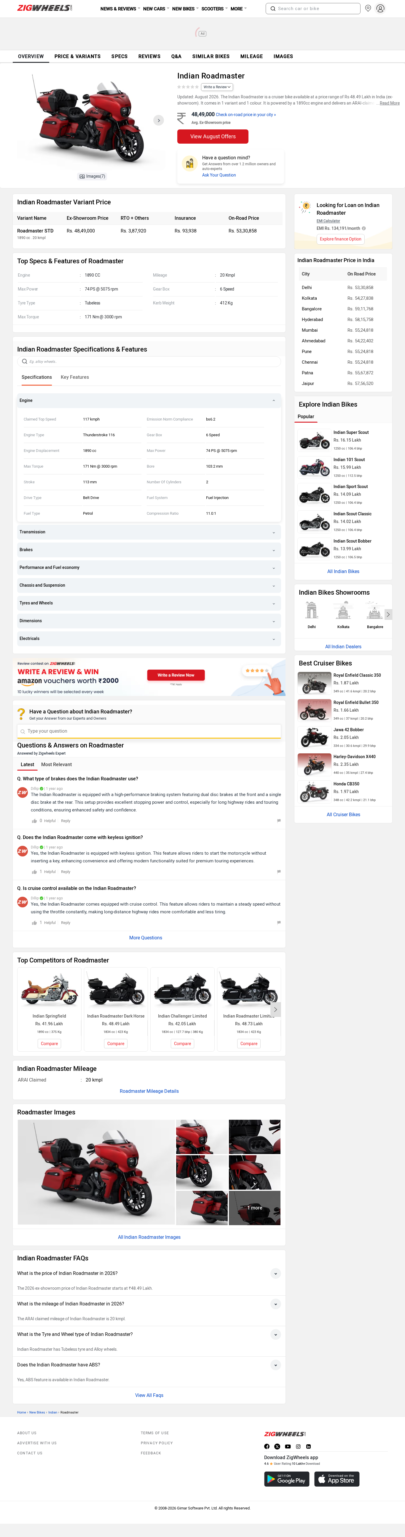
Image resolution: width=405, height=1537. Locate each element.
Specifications (37, 377)
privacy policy (157, 1443)
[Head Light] (202, 1137)
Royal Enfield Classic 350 (357, 675)
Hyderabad (312, 319)
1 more (254, 1208)
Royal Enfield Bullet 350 (356, 702)
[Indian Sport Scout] (314, 494)
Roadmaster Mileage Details (149, 1091)
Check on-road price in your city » (246, 114)
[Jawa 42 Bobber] (314, 737)
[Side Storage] (202, 1208)
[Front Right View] (96, 1172)
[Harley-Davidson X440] (314, 764)
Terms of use (155, 1433)
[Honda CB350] (314, 791)
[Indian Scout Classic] (314, 521)
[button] (273, 8)
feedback (151, 1453)
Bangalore (312, 309)
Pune (307, 351)
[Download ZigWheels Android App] (287, 1479)
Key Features (75, 377)
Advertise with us (37, 1443)
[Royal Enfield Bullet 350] (314, 710)
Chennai (310, 362)
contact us (29, 1453)
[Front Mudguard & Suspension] (254, 1172)
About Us (27, 1433)
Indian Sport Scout (351, 486)
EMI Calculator (328, 221)
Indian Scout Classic (352, 513)
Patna (307, 373)
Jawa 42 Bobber (349, 729)
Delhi (307, 287)
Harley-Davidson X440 (355, 756)
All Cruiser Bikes (343, 814)
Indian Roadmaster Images (152, 1237)
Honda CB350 (346, 784)
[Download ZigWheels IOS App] (337, 1479)
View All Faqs (149, 1395)
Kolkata (309, 298)
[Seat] (254, 1137)
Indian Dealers (346, 646)
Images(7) (95, 176)
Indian (52, 1412)
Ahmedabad (313, 341)
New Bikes (37, 1412)
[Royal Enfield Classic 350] (314, 683)
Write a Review (215, 87)
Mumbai (310, 330)
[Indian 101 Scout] (314, 467)
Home (21, 1412)
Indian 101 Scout (349, 459)
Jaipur (308, 383)
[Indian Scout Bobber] (314, 549)
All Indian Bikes (343, 571)
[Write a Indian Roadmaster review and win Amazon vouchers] (149, 677)
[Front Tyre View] (202, 1172)
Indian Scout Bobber (352, 541)
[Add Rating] (188, 87)
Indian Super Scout (351, 432)
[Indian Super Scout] (314, 440)
